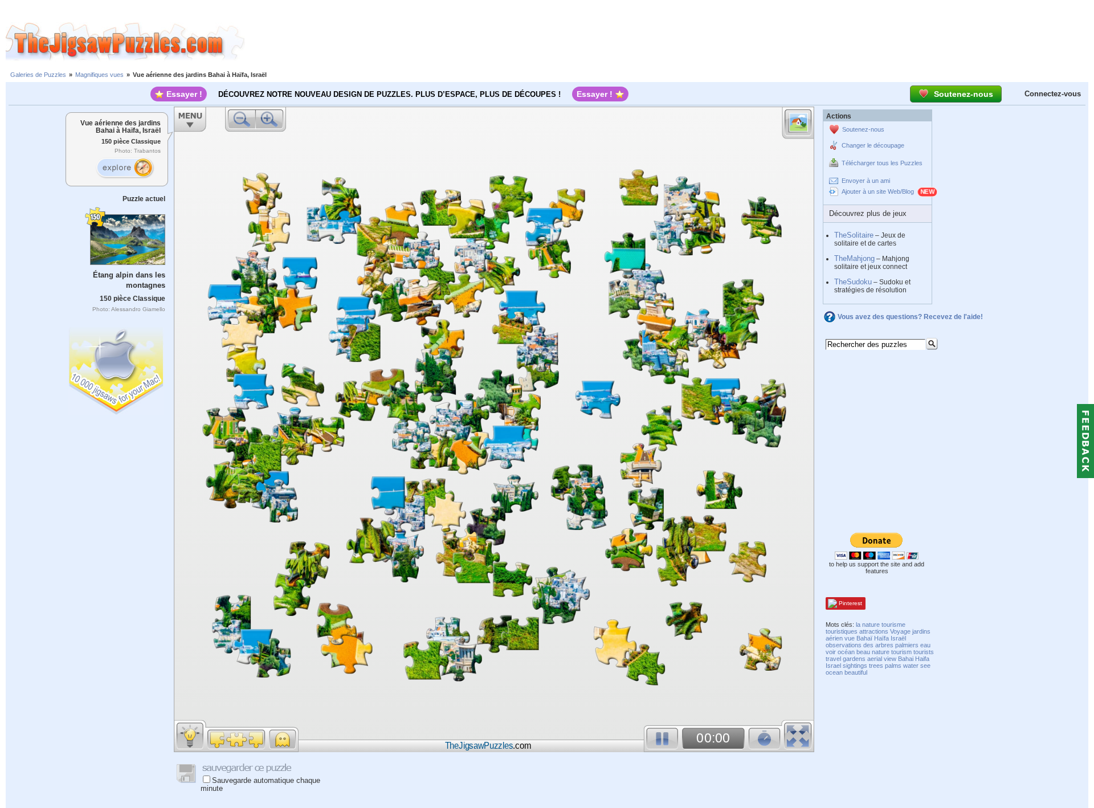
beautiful (855, 672)
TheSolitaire (853, 235)
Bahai (905, 658)
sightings (855, 665)
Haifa (922, 658)
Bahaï (864, 638)
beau (863, 651)
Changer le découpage (873, 145)
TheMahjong (854, 258)
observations (844, 645)
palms (893, 665)
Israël (898, 638)
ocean (834, 672)
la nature (868, 624)
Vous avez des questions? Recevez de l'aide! (910, 317)
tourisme (893, 624)
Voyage (900, 631)
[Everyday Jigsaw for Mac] (116, 368)
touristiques (842, 631)
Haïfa (881, 638)
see (925, 665)
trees (876, 665)
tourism (901, 651)
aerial (874, 658)
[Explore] (124, 168)
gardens (854, 658)
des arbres (878, 645)
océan (846, 651)
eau (925, 645)
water (911, 665)
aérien (834, 638)
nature (880, 651)
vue (849, 638)
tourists (923, 651)
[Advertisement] (669, 41)
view (890, 658)
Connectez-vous (1052, 93)
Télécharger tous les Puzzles (882, 163)
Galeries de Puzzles (38, 74)
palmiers (907, 645)
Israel (833, 665)
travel (833, 658)
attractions (873, 631)
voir (831, 651)
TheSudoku (853, 282)
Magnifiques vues (99, 74)
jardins (921, 631)
